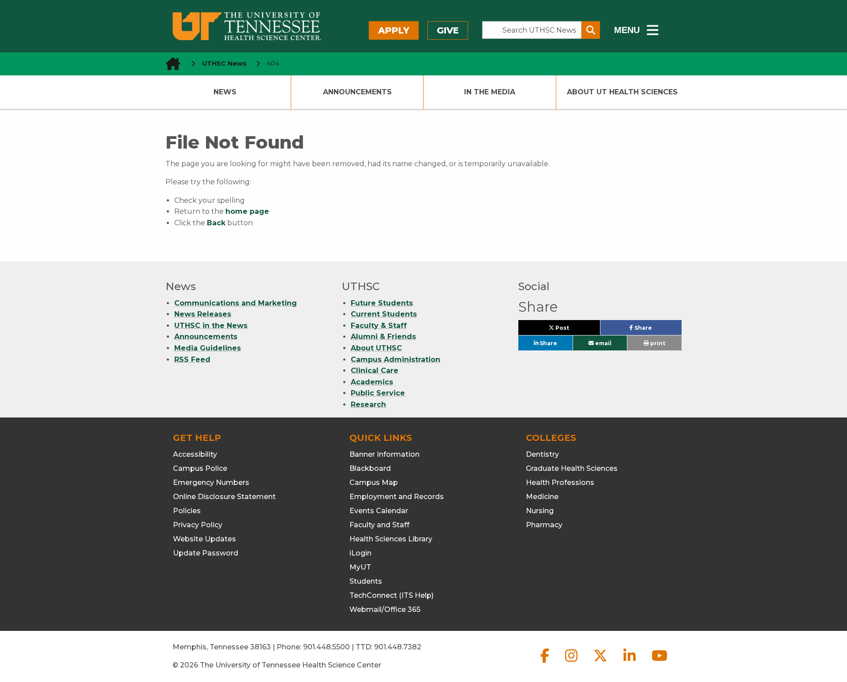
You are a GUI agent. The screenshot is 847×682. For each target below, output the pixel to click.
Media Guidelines (207, 348)
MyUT (360, 567)
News (225, 92)
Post (572, 329)
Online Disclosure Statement (224, 496)
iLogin (360, 553)
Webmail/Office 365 (384, 609)
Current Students (384, 314)
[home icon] (170, 64)
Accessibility (195, 454)
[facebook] (545, 663)
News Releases (202, 314)
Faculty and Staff (379, 525)
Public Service (378, 393)
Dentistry (542, 454)
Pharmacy (544, 525)
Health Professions (560, 482)
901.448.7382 (397, 647)
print (657, 343)
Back (216, 223)
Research (368, 404)
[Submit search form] (590, 30)
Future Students (382, 303)
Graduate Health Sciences (572, 468)
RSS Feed (192, 359)
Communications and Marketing (235, 303)
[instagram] (572, 663)
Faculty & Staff (379, 325)
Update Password (205, 553)
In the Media (489, 92)
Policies (187, 511)
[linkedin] (630, 663)
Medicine (542, 496)
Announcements (357, 92)
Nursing (540, 511)
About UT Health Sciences (622, 92)
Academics (372, 382)
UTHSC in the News (210, 325)
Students (365, 581)
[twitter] (601, 663)
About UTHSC (376, 348)
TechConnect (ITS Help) (391, 595)
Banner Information (384, 454)
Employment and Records (396, 496)
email (602, 343)
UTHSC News (224, 63)
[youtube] (660, 663)
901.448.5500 (326, 647)
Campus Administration (395, 359)
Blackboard (370, 468)
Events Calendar (378, 511)
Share (657, 329)
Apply (393, 30)
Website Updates (204, 539)
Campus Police (200, 468)
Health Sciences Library (390, 539)
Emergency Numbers (211, 482)
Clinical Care (374, 370)
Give (448, 30)
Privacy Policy (197, 525)
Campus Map (373, 482)
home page (247, 211)
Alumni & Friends (383, 336)
